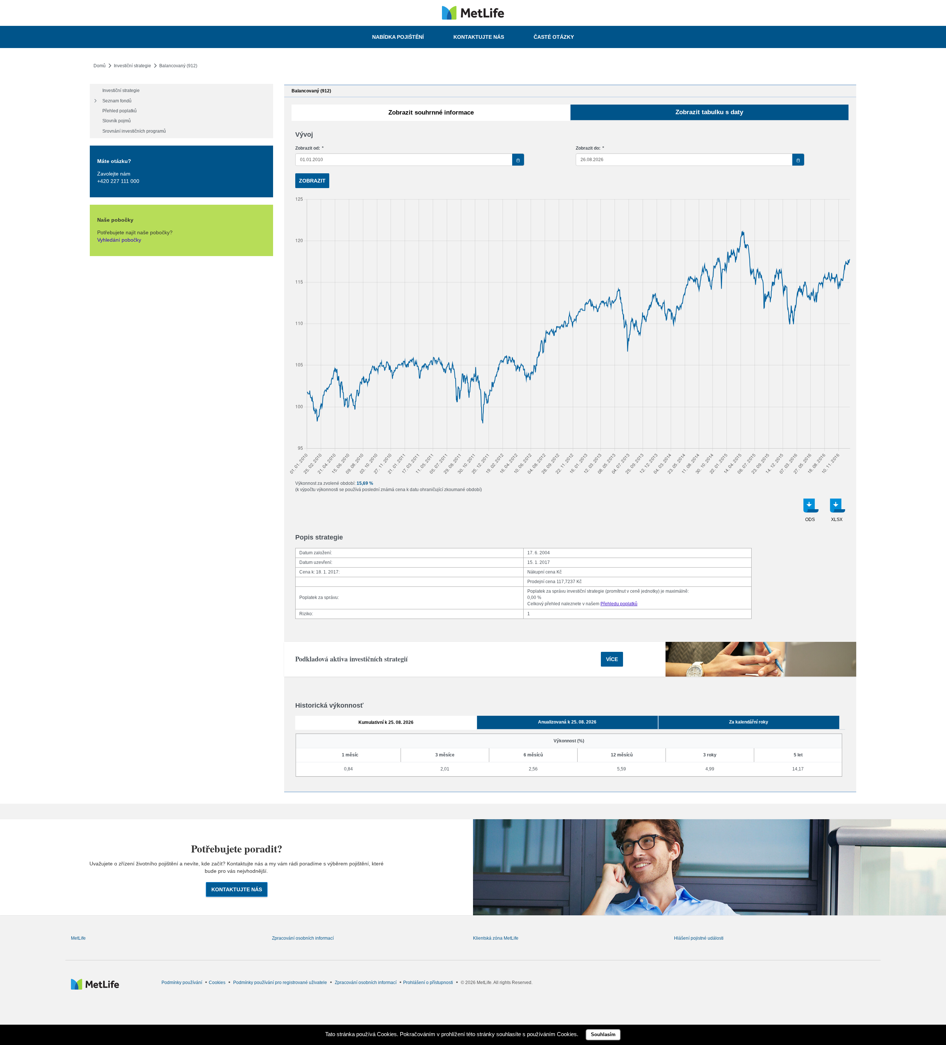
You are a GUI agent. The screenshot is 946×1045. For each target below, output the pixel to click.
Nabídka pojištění (398, 37)
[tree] (181, 111)
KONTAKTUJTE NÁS (236, 889)
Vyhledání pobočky (119, 240)
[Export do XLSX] (837, 513)
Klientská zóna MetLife (495, 938)
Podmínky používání (181, 982)
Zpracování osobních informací (303, 938)
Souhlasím (603, 1034)
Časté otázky (554, 37)
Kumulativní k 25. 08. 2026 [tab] (386, 722)
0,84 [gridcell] (348, 769)
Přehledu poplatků (618, 603)
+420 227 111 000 (118, 181)
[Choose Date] (518, 160)
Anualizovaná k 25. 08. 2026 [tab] (567, 722)
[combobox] (409, 159)
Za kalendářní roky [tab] (748, 722)
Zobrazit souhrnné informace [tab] (431, 112)
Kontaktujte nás (478, 37)
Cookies (217, 982)
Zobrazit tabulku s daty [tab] (709, 112)
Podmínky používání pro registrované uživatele (280, 982)
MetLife (78, 938)
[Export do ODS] (810, 513)
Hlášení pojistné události (699, 938)
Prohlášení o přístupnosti (428, 982)
